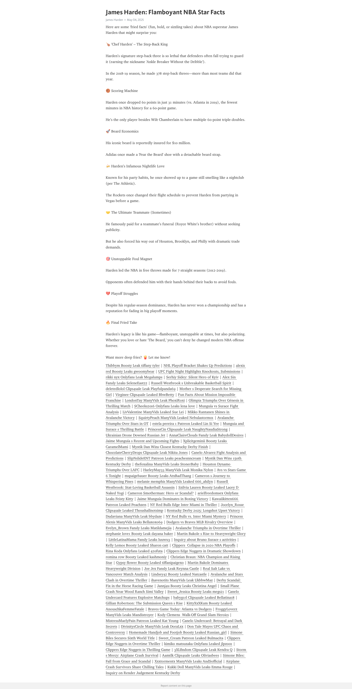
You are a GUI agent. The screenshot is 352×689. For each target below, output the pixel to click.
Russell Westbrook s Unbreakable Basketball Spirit (191, 383)
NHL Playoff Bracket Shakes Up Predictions (198, 365)
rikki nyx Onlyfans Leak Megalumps (134, 377)
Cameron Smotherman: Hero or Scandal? (161, 493)
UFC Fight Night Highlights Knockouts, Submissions (199, 371)
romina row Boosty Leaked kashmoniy (136, 557)
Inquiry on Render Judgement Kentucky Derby (143, 673)
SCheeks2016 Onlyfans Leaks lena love (164, 406)
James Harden (114, 20)
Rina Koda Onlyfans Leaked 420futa (134, 551)
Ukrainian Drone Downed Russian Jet (135, 435)
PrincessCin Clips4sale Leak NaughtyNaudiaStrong (188, 429)
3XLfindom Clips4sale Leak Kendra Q (203, 649)
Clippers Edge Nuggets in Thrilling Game (138, 649)
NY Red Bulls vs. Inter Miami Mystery (196, 516)
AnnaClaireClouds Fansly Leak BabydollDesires (206, 435)
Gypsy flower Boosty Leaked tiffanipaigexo (150, 562)
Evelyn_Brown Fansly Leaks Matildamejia (139, 528)
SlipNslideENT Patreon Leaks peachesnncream (164, 458)
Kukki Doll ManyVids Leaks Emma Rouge (200, 667)
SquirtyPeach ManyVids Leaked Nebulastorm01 (176, 417)
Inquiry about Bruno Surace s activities (205, 539)
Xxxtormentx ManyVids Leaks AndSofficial (188, 661)
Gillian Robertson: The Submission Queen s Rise (144, 603)
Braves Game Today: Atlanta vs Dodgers (180, 609)
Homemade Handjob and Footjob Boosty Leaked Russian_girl (178, 632)
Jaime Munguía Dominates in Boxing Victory (172, 499)
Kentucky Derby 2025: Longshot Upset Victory (203, 510)
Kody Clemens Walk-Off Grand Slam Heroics (193, 615)
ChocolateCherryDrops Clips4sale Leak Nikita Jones (147, 452)
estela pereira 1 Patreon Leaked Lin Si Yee (185, 423)
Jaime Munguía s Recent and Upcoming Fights (142, 441)
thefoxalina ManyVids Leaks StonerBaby (167, 464)
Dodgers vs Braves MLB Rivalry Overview (199, 522)
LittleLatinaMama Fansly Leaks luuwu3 (139, 539)
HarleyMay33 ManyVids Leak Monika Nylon (178, 470)
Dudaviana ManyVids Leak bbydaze (134, 516)
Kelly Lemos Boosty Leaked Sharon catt (137, 545)
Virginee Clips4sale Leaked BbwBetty (145, 394)
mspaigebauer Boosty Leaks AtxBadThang (158, 476)
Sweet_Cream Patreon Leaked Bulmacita (191, 638)
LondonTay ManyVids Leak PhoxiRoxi (155, 400)
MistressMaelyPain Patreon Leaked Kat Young (142, 620)
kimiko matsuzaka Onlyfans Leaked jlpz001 (198, 644)
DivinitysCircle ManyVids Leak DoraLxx (152, 626)
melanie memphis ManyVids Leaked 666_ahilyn (175, 481)
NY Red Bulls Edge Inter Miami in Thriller (183, 504)
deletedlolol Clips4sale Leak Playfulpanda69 (141, 388)
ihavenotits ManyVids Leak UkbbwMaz (182, 580)
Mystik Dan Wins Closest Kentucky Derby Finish (170, 447)
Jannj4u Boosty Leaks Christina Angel (187, 586)
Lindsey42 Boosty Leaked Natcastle (179, 574)
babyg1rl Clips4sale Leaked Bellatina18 (203, 597)
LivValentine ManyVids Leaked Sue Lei (153, 412)
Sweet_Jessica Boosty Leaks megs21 (195, 591)
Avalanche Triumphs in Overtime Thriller (208, 528)
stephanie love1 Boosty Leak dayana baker (139, 533)
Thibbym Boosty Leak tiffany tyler (133, 365)
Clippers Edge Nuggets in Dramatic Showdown (203, 551)
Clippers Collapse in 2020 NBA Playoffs (203, 545)
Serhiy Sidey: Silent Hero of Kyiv (192, 377)
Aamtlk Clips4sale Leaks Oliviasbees (190, 655)
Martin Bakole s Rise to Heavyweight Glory (211, 533)
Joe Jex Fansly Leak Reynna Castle (171, 568)
